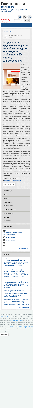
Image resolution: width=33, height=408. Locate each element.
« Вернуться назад (9, 184)
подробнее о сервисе (16, 320)
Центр (5, 195)
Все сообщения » (24, 249)
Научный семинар (10, 243)
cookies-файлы (4, 316)
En (30, 20)
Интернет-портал (13, 5)
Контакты (6, 221)
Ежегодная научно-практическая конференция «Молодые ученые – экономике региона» (13, 232)
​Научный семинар (10, 237)
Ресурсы (6, 217)
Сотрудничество (8, 213)
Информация (8, 191)
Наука (5, 198)
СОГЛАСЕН (4, 335)
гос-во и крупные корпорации (12, 180)
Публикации (7, 206)
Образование (8, 202)
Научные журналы (9, 210)
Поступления (8, 31)
